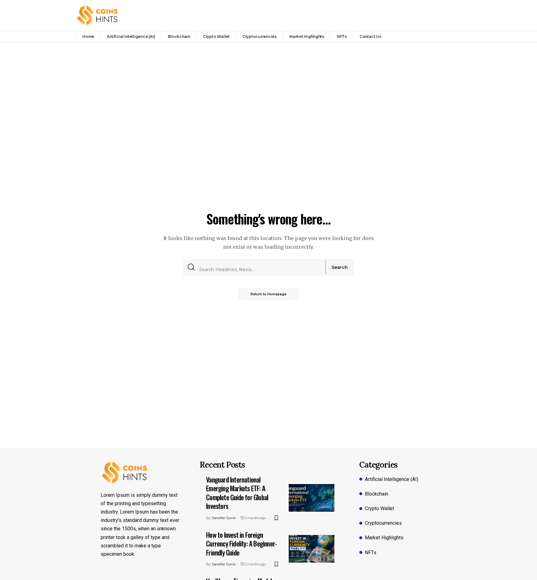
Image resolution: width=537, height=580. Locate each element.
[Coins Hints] (98, 15)
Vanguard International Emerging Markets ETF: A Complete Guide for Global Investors (237, 492)
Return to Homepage (268, 294)
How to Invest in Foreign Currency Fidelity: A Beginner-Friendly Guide (241, 543)
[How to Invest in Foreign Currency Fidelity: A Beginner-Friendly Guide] (311, 548)
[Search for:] (260, 267)
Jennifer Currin (224, 518)
